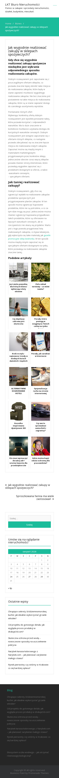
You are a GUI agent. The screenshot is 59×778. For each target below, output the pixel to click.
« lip (10, 588)
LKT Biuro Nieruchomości (22, 4)
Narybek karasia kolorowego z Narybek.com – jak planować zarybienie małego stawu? (27, 655)
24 (11, 577)
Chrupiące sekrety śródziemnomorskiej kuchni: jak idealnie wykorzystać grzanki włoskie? (27, 615)
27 (29, 577)
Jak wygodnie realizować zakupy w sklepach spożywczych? (27, 486)
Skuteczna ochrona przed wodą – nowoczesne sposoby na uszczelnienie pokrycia (27, 641)
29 (42, 577)
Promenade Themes (38, 773)
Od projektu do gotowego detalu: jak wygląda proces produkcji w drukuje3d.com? (26, 628)
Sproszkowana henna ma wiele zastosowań (35, 497)
